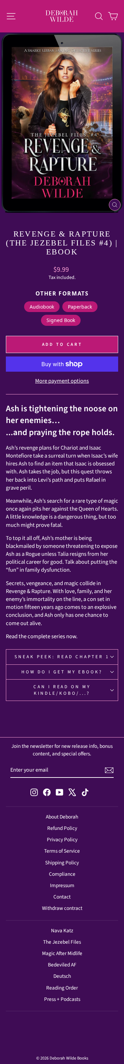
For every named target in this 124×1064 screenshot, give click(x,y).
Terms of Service (62, 851)
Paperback (80, 306)
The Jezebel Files (62, 942)
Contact (62, 897)
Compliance (62, 874)
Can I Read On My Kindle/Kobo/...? (62, 689)
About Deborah (62, 817)
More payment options (62, 381)
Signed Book (60, 320)
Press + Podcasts (62, 999)
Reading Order (62, 988)
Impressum (62, 885)
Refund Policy (62, 828)
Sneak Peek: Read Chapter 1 (61, 656)
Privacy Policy (62, 839)
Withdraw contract (62, 908)
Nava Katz (62, 930)
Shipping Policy (62, 862)
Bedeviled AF (62, 964)
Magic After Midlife (62, 953)
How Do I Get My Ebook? (61, 672)
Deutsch (62, 976)
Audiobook (42, 306)
